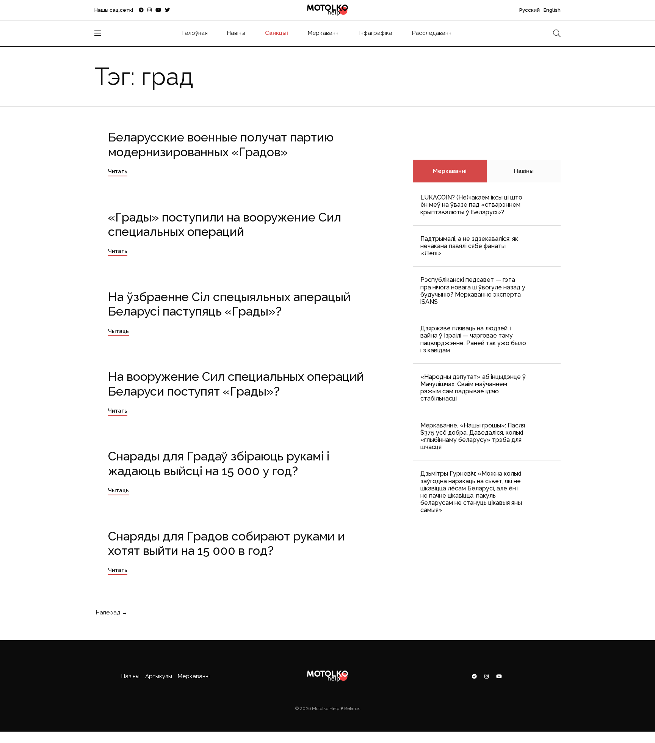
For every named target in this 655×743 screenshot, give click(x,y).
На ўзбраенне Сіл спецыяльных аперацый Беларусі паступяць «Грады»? (229, 304)
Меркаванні (324, 33)
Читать (117, 171)
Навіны (236, 33)
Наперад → (110, 612)
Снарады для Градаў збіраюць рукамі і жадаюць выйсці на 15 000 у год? (218, 463)
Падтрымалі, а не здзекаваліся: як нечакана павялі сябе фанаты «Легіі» (469, 246)
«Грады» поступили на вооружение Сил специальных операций (224, 224)
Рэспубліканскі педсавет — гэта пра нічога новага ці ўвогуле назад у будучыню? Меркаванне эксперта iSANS (472, 290)
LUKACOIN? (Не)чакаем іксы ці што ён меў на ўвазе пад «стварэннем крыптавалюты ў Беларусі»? (471, 204)
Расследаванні (432, 33)
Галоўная (195, 33)
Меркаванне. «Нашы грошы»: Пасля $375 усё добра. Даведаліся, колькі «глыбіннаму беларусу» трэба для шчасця (472, 436)
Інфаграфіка (375, 33)
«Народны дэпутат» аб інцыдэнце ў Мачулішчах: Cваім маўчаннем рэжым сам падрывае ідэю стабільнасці (473, 387)
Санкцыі (276, 33)
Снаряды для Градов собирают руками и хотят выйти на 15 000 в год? (226, 543)
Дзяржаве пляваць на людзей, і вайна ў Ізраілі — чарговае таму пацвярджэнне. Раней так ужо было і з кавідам (473, 339)
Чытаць (118, 331)
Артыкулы (158, 676)
